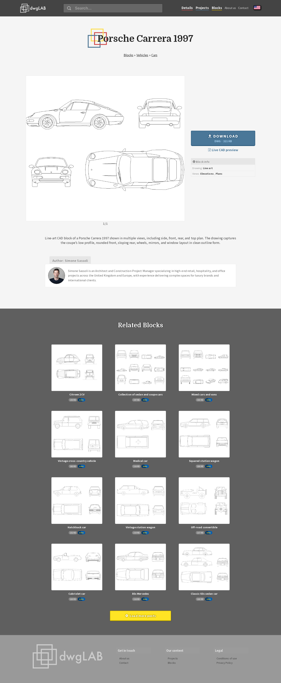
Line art (208, 168)
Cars (154, 55)
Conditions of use (227, 658)
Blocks (217, 7)
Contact (243, 8)
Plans (219, 173)
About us (230, 8)
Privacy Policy (225, 662)
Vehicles (142, 55)
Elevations (207, 173)
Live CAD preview (224, 150)
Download (225, 138)
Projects (202, 7)
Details (187, 7)
